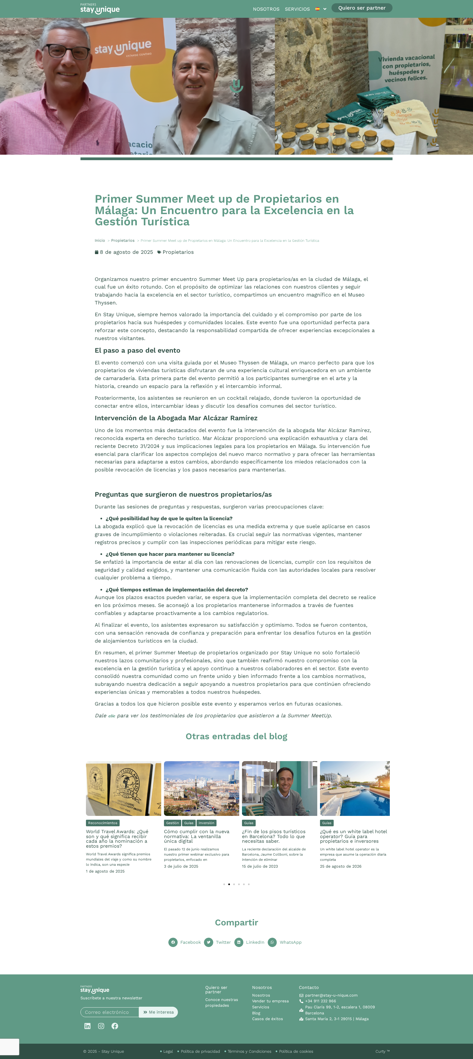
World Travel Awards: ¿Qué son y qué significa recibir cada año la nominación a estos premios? (117, 839)
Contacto (309, 987)
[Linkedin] (87, 1026)
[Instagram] (101, 1026)
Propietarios (178, 252)
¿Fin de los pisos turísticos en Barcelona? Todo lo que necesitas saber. (273, 836)
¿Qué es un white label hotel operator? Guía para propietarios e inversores (353, 836)
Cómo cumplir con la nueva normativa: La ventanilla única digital (196, 836)
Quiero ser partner (216, 989)
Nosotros (266, 9)
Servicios (297, 9)
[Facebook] (115, 1026)
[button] (224, 884)
